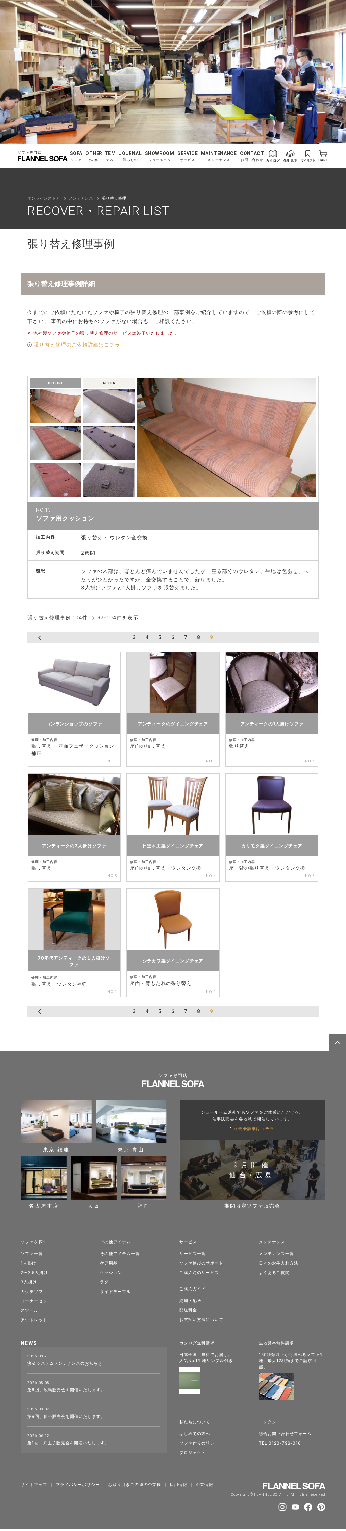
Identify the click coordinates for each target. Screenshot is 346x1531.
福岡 (144, 1205)
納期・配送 (190, 1300)
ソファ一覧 (32, 1253)
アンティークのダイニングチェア (173, 723)
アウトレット (34, 1319)
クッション (111, 1272)
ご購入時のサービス (199, 1272)
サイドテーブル (115, 1291)
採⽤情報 (178, 1485)
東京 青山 (131, 1149)
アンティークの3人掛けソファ (74, 845)
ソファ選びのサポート (201, 1263)
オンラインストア (43, 198)
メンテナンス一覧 (276, 1253)
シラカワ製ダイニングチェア (173, 960)
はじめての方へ (194, 1433)
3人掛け (29, 1281)
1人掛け (28, 1263)
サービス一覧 (192, 1253)
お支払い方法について (201, 1319)
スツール (29, 1310)
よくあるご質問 (274, 1272)
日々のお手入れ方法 (278, 1263)
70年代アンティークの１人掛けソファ (74, 961)
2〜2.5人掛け (34, 1272)
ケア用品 (109, 1263)
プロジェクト (192, 1452)
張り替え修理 (114, 198)
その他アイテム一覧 (120, 1253)
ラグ (104, 1281)
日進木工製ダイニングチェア (173, 845)
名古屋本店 (44, 1205)
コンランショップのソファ (74, 723)
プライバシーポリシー (78, 1485)
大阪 (94, 1205)
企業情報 (204, 1485)
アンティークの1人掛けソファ (272, 723)
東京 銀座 (56, 1149)
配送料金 (188, 1309)
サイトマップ (34, 1485)
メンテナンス (81, 198)
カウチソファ (34, 1291)
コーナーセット (36, 1300)
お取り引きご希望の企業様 (134, 1485)
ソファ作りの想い (197, 1443)
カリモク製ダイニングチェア (271, 845)
